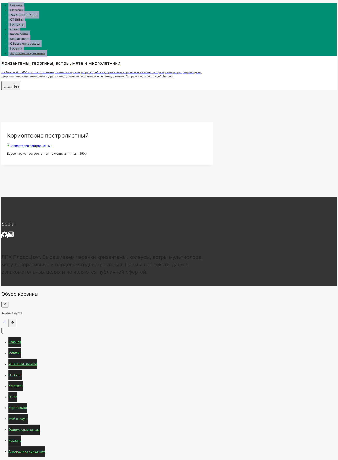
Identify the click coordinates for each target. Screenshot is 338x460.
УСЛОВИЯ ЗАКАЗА (24, 15)
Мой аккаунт (19, 39)
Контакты (17, 24)
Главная (16, 5)
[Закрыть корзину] (4, 304)
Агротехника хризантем (27, 53)
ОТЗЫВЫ (16, 20)
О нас (14, 29)
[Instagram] (11, 236)
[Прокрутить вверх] (4, 323)
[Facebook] (4, 236)
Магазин (16, 10)
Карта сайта (19, 34)
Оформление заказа (25, 43)
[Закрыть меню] (2, 331)
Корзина (16, 48)
